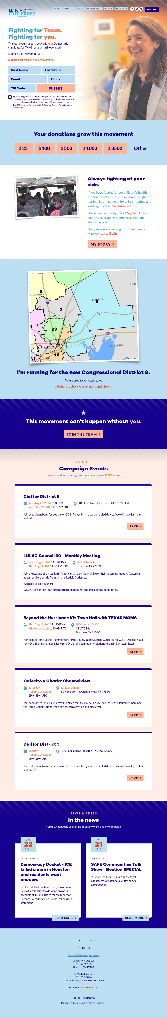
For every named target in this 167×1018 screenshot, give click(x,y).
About (57, 8)
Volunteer (121, 8)
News (81, 8)
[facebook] (132, 9)
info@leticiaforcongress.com (83, 955)
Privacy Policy (58, 105)
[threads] (141, 9)
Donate (152, 9)
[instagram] (137, 9)
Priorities (69, 8)
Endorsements (94, 8)
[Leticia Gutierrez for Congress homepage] (22, 13)
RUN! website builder (89, 987)
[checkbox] (10, 97)
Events (108, 8)
